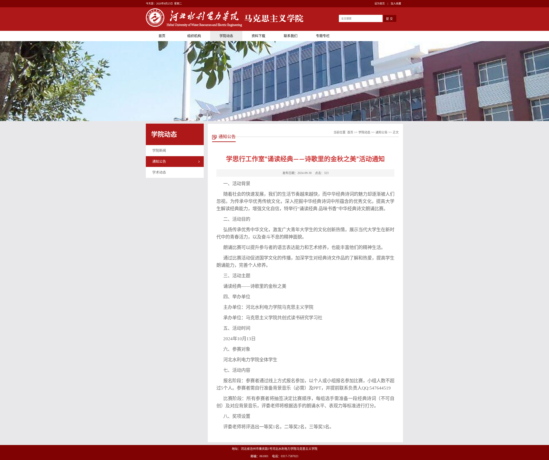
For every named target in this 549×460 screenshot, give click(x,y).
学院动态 (226, 36)
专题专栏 (323, 36)
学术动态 (159, 172)
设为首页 (379, 3)
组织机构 (194, 36)
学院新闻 (159, 150)
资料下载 (258, 36)
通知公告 (159, 161)
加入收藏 (396, 3)
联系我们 (290, 36)
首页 (161, 36)
